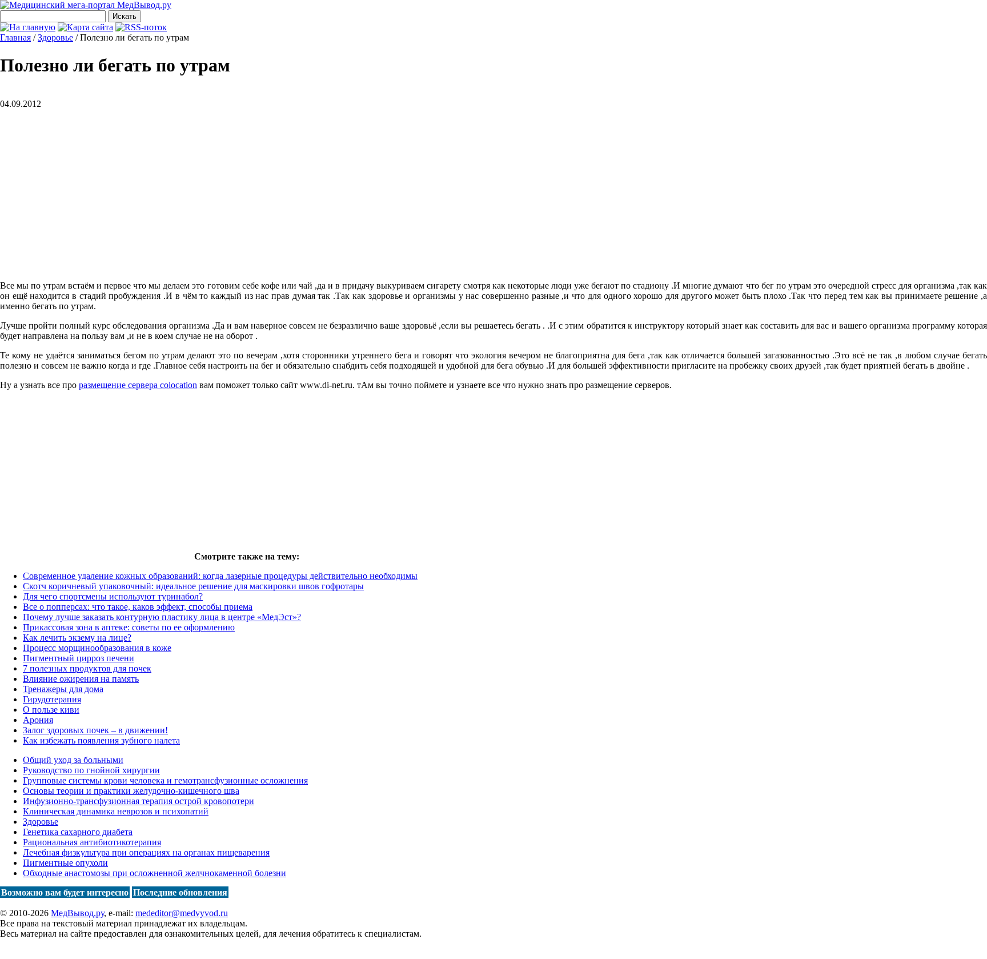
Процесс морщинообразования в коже (97, 648)
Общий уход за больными (73, 760)
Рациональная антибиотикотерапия (92, 842)
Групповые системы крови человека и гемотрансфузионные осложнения (165, 780)
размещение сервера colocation (138, 385)
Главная (15, 37)
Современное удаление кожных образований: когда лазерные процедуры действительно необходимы (220, 576)
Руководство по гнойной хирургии (91, 770)
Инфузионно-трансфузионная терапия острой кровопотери (138, 801)
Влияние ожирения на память (81, 679)
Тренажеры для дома (63, 689)
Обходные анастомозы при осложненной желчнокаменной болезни (154, 873)
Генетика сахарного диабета (78, 832)
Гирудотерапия (52, 699)
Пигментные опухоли (65, 863)
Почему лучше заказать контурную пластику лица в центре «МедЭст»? (162, 617)
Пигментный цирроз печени (78, 658)
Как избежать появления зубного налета (101, 740)
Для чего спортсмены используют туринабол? (113, 596)
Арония (38, 720)
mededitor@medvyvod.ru (181, 913)
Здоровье (40, 821)
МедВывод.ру (77, 913)
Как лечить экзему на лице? (77, 637)
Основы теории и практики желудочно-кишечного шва (131, 791)
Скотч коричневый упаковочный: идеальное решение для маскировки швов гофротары (193, 586)
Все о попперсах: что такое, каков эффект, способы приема (137, 607)
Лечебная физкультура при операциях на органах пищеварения (146, 852)
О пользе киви (51, 709)
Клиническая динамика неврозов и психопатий (115, 811)
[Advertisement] (96, 189)
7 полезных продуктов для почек (87, 668)
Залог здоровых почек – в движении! (95, 730)
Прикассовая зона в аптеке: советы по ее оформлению (129, 627)
